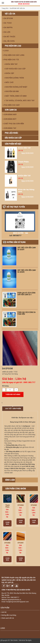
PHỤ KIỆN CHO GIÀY (12, 105)
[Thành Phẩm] (11, 167)
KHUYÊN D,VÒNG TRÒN (14, 78)
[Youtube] (16, 585)
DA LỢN (7, 32)
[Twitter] (12, 585)
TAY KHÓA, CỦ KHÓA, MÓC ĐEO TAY (19, 101)
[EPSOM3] (34, 498)
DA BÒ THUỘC (9, 37)
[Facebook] (3, 585)
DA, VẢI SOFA (9, 41)
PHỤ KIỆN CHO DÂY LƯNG (14, 55)
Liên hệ (3, 612)
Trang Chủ (5, 8)
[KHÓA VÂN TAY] (11, 153)
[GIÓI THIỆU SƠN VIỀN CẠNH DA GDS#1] (9, 256)
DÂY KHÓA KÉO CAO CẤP (15, 69)
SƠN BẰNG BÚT (10, 119)
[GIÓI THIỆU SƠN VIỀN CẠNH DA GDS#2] (9, 278)
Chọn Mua (7, 523)
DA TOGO (8, 23)
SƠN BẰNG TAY (10, 128)
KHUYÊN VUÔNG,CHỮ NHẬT (16, 87)
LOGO (6, 51)
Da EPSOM (8, 18)
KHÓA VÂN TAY (11, 64)
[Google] (8, 585)
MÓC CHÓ (9, 82)
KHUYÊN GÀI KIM (12, 91)
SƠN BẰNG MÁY (10, 115)
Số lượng (5, 386)
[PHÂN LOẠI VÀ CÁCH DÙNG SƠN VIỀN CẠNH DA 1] (9, 299)
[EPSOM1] (21, 536)
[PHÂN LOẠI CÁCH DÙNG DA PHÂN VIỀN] (9, 319)
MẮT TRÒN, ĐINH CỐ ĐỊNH (16, 96)
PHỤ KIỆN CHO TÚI (11, 60)
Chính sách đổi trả (7, 618)
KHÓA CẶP (9, 73)
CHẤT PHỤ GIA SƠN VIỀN (14, 124)
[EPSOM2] (7, 536)
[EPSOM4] (21, 498)
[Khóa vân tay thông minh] (11, 195)
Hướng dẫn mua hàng (8, 615)
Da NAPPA (8, 27)
